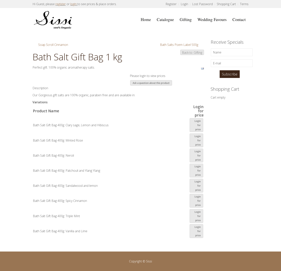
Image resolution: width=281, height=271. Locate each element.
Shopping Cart (226, 4)
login (73, 4)
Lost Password (202, 4)
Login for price (198, 125)
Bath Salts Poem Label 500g (179, 45)
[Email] (202, 68)
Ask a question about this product (151, 83)
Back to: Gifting (192, 52)
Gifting (186, 19)
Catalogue (165, 19)
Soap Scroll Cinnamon (53, 45)
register (60, 4)
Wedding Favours (212, 19)
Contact (239, 19)
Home (146, 19)
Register (171, 4)
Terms (244, 4)
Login (184, 4)
